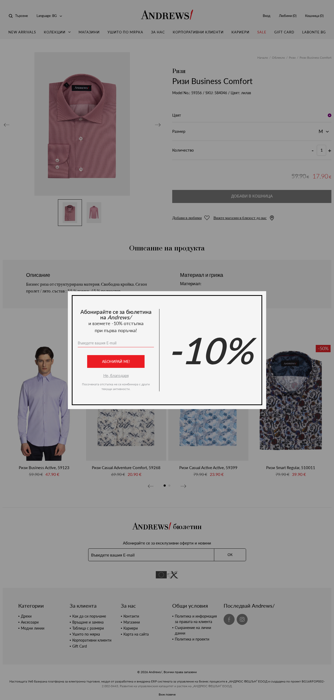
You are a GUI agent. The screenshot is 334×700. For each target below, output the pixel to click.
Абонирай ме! (116, 361)
